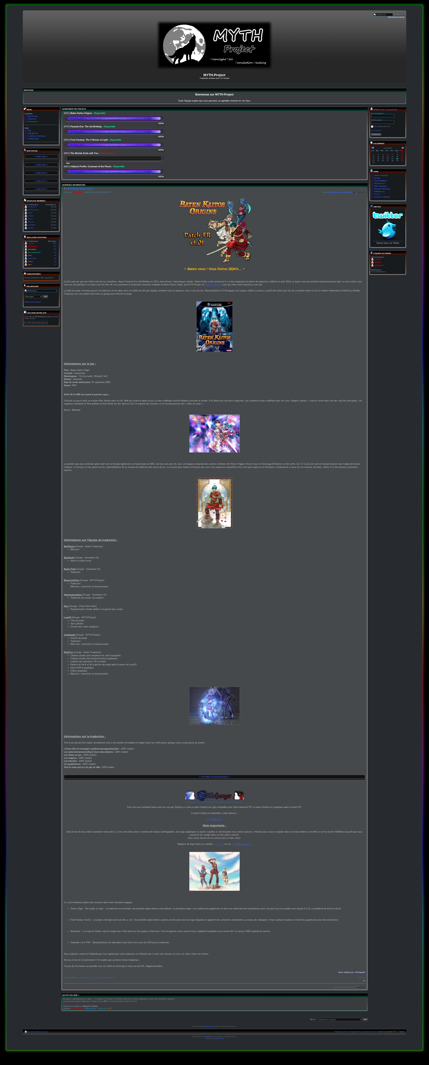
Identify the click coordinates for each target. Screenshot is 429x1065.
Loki (30, 255)
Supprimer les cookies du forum (363, 1032)
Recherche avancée (396, 17)
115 (54, 252)
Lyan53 (31, 243)
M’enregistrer (33, 121)
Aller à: (313, 1019)
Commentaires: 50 (87, 977)
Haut (364, 981)
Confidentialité (33, 139)
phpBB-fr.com (219, 1038)
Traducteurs (102, 1008)
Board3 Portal (207, 1026)
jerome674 (32, 258)
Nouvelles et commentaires (341, 192)
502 (54, 246)
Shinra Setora (33, 210)
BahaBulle (32, 249)
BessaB (377, 178)
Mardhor (378, 262)
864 (54, 243)
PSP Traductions (380, 186)
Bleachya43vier (34, 252)
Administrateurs (77, 1008)
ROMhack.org (379, 191)
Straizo (30, 228)
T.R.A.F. (377, 194)
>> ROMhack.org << (241, 844)
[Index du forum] (214, 69)
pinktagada (32, 246)
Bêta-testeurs (90, 1008)
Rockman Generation (382, 189)
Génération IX (379, 183)
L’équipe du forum (341, 1032)
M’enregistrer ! (376, 130)
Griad (30, 213)
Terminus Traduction (382, 197)
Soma (30, 261)
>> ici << (219, 844)
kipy (30, 264)
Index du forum (41, 1032)
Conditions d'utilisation (37, 136)
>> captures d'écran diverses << (214, 777)
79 (55, 261)
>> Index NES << (41, 165)
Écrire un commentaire (105, 977)
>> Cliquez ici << (214, 819)
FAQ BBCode (33, 133)
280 (54, 249)
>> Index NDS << (41, 157)
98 (55, 255)
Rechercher (32, 119)
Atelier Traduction (213, 284)
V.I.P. (110, 1008)
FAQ (29, 131)
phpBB (207, 1036)
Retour (361, 977)
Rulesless (31, 225)
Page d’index (33, 116)
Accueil (30, 1032)
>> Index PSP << (41, 189)
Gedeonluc (32, 207)
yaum (30, 219)
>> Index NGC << (41, 173)
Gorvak (31, 222)
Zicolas (30, 216)
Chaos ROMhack (380, 181)
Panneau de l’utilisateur (385, 110)
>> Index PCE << (41, 181)
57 (55, 264)
